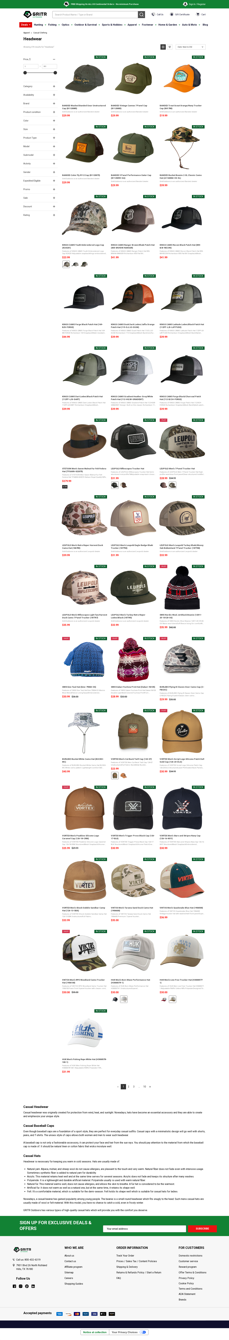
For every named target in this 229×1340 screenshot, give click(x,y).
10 (144, 1086)
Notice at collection (95, 1332)
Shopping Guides (73, 1283)
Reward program (188, 1266)
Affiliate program (73, 1266)
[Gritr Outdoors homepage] (35, 14)
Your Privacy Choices (125, 1332)
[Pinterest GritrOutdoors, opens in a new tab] (27, 1286)
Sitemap (69, 1272)
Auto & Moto (189, 24)
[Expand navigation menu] (45, 25)
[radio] (66, 264)
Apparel (132, 24)
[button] (163, 47)
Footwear (147, 24)
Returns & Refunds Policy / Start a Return (138, 1272)
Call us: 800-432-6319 (28, 1259)
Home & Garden (167, 24)
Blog (205, 24)
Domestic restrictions (190, 1255)
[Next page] (150, 1086)
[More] (30, 25)
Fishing (52, 24)
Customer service (188, 1261)
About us (69, 1255)
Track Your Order (125, 1255)
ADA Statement (187, 1294)
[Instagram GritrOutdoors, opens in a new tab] (21, 1286)
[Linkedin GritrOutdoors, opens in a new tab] (33, 1286)
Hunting (38, 24)
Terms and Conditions (198, 1289)
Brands (182, 1299)
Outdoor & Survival (85, 24)
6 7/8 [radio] (65, 487)
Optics (65, 24)
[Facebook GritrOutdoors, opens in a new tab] (14, 1286)
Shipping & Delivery (127, 1266)
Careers (68, 1278)
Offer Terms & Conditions (192, 1272)
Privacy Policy (198, 1278)
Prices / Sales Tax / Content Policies (136, 1261)
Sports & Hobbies (112, 24)
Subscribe (202, 1228)
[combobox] (95, 14)
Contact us (70, 1261)
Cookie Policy (198, 1283)
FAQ (118, 1278)
